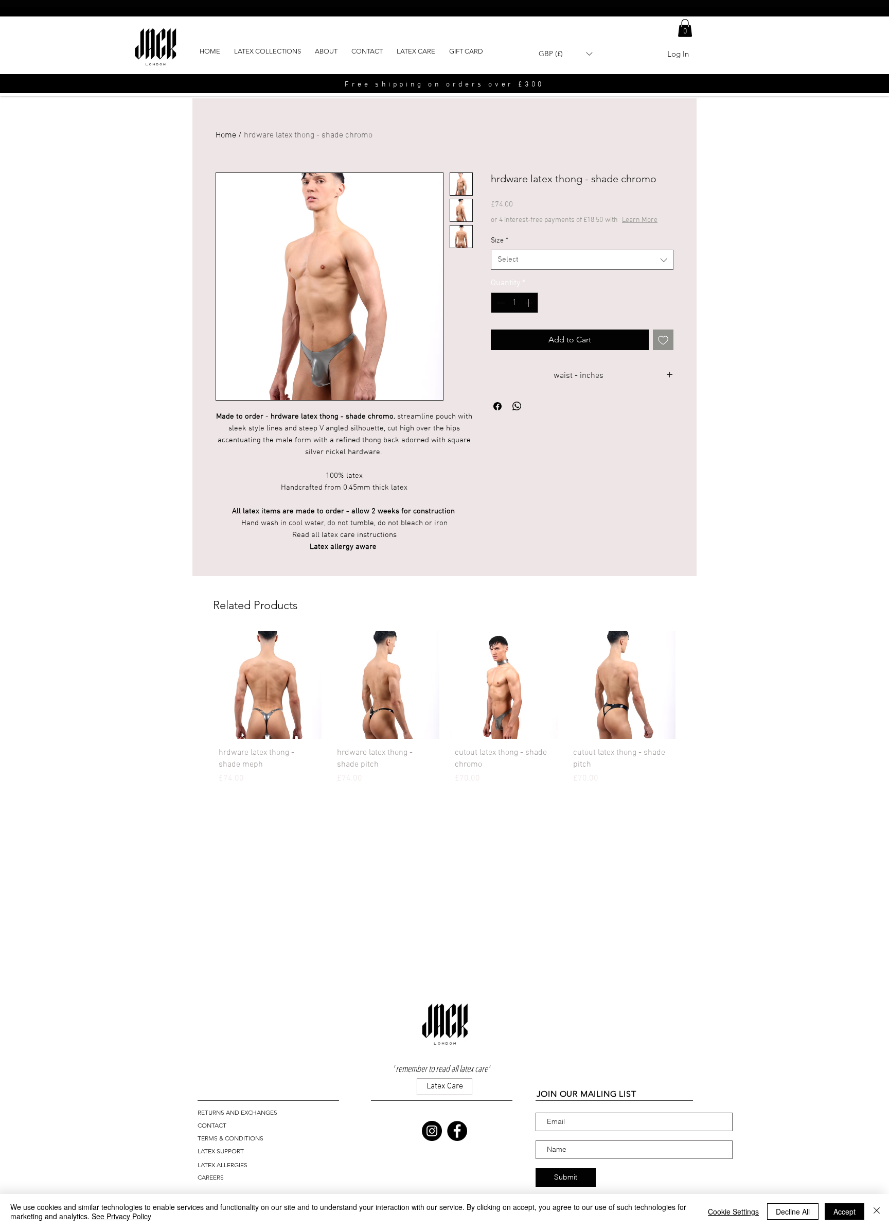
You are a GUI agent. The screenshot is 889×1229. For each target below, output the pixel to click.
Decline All (793, 1211)
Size (499, 240)
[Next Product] (690, 685)
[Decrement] (499, 303)
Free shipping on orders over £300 (444, 84)
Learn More (639, 220)
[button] (685, 28)
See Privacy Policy (121, 1216)
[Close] (876, 1211)
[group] (444, 710)
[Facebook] (457, 1131)
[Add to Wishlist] (663, 340)
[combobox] (582, 260)
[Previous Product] (198, 685)
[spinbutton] (514, 303)
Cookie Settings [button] (733, 1211)
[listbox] (565, 53)
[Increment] (529, 303)
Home (226, 135)
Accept (844, 1211)
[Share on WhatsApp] (517, 406)
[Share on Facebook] (497, 406)
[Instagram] (432, 1131)
